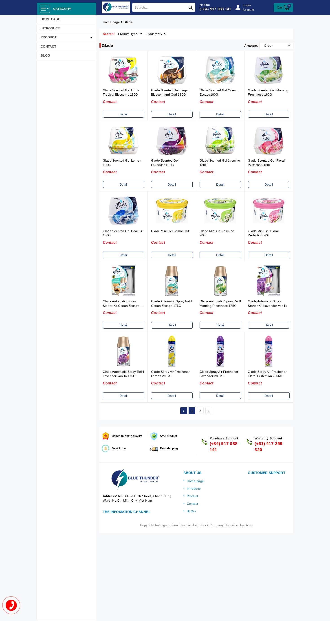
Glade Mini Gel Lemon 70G (171, 231)
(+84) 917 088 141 (215, 9)
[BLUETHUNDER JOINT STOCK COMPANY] (115, 7)
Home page (50, 19)
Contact (48, 46)
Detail (123, 114)
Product (49, 37)
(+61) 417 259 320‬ (268, 446)
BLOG (45, 55)
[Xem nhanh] (123, 70)
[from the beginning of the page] (322, 613)
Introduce (50, 28)
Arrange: (251, 45)
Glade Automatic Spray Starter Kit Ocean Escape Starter (121, 305)
